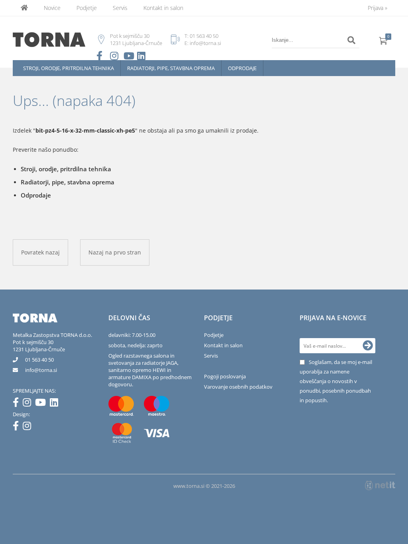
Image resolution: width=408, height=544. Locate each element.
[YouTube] (42, 403)
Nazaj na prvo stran (114, 252)
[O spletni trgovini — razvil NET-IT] (380, 485)
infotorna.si (41, 370)
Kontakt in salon (163, 8)
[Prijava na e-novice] (367, 345)
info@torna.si (205, 43)
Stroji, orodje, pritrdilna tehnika (68, 68)
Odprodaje (242, 68)
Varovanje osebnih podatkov (238, 386)
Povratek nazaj (40, 252)
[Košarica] (383, 40)
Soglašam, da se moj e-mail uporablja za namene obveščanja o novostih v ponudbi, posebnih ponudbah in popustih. (336, 381)
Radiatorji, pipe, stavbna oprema (171, 68)
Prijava (377, 8)
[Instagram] (29, 403)
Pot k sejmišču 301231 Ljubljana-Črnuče (39, 346)
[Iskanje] (351, 40)
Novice (52, 8)
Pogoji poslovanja (225, 376)
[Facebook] (18, 403)
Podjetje (86, 8)
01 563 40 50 (204, 35)
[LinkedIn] (56, 403)
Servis (120, 8)
